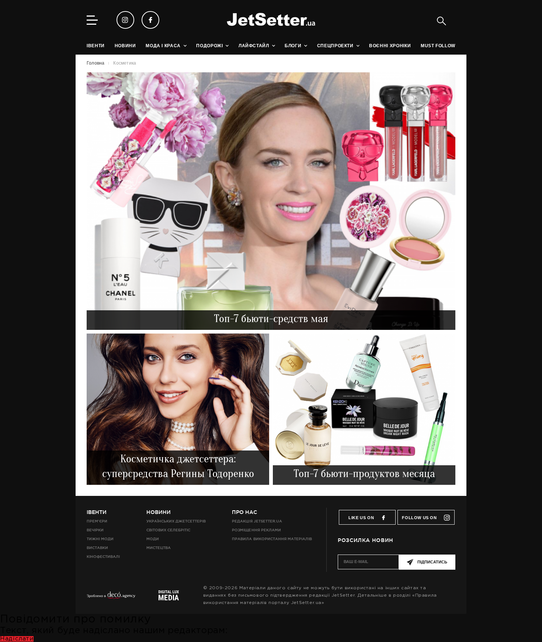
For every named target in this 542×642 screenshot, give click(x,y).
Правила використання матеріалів (272, 539)
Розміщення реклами (256, 530)
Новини (158, 512)
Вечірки (95, 530)
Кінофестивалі (103, 557)
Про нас (244, 512)
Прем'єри (97, 521)
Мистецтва (158, 548)
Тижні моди (100, 539)
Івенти (97, 512)
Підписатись (432, 562)
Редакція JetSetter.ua (257, 521)
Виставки (97, 548)
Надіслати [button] (17, 639)
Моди (152, 539)
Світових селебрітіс (168, 530)
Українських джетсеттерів (176, 521)
